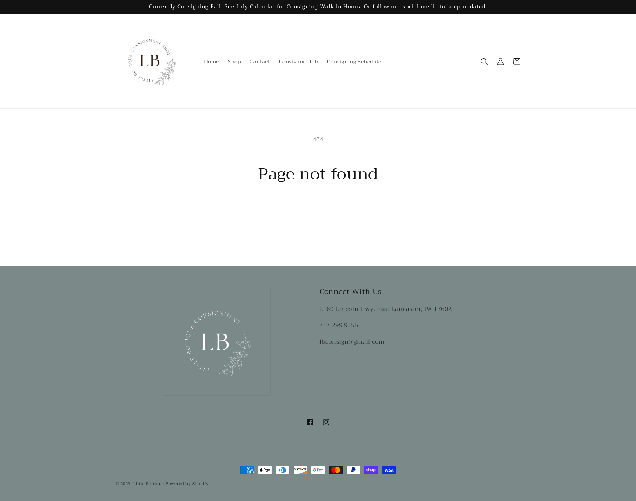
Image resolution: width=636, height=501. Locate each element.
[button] (484, 61)
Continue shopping (318, 211)
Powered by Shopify (187, 483)
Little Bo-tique (149, 483)
